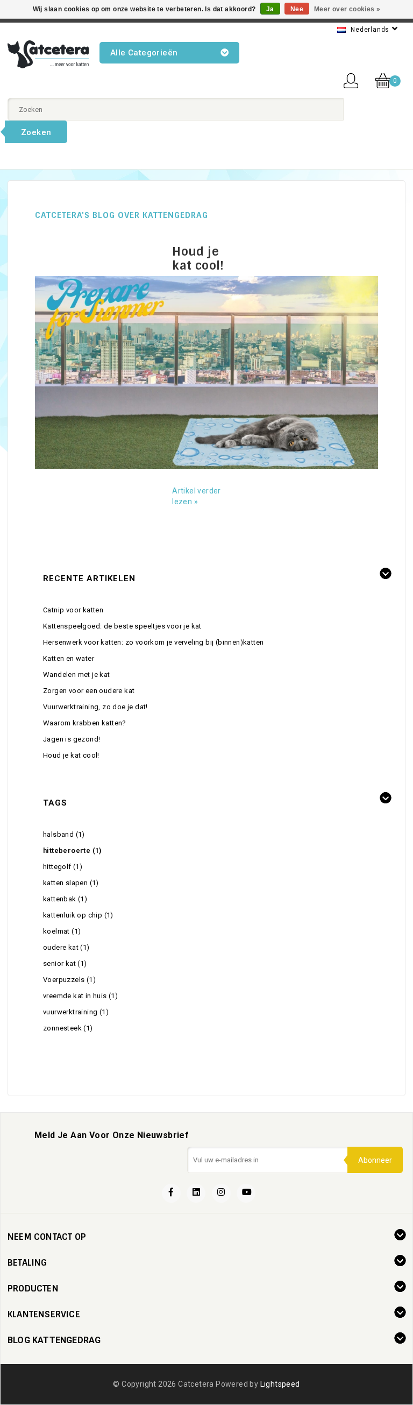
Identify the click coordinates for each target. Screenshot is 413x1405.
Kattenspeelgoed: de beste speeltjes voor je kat (122, 626)
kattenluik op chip (78, 915)
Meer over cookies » (347, 9)
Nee (296, 9)
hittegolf (62, 867)
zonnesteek (68, 1028)
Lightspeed (280, 1384)
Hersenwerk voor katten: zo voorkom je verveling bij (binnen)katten (153, 642)
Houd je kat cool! (198, 259)
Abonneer (375, 1160)
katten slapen (71, 883)
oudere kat (66, 947)
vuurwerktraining (76, 1012)
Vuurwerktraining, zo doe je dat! (95, 707)
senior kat (65, 963)
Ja (270, 9)
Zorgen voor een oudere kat (88, 691)
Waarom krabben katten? (84, 723)
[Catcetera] (48, 54)
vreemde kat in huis (80, 996)
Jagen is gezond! (71, 739)
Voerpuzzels (69, 980)
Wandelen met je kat (76, 674)
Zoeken (36, 132)
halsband (64, 834)
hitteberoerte (72, 850)
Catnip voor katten (73, 610)
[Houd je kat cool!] (206, 372)
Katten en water (68, 658)
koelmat (62, 931)
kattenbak (65, 899)
